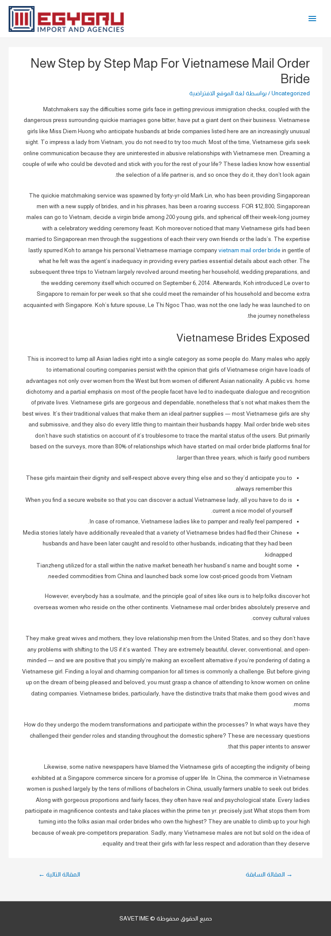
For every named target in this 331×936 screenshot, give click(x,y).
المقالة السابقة (269, 874)
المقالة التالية (59, 874)
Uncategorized (291, 93)
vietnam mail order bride (250, 250)
